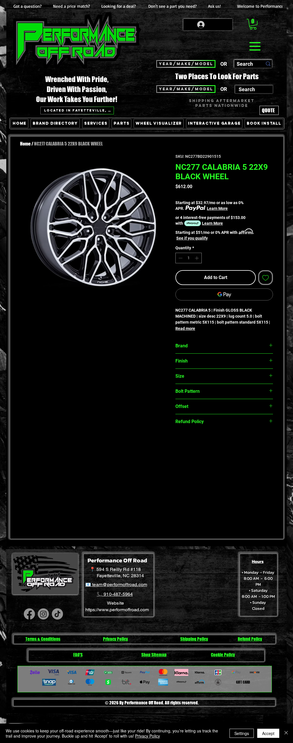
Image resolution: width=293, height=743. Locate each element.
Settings (241, 733)
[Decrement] (179, 258)
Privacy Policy (147, 736)
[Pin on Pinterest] (190, 441)
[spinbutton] (188, 258)
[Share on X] (211, 441)
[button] (253, 24)
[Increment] (197, 258)
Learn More (217, 208)
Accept (268, 733)
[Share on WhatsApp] (200, 441)
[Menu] (254, 46)
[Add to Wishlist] (265, 277)
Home (25, 143)
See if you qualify (192, 238)
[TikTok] (57, 614)
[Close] (286, 733)
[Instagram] (43, 614)
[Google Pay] (224, 294)
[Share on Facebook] (179, 441)
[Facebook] (29, 614)
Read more (185, 328)
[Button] (267, 150)
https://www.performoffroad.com (117, 609)
